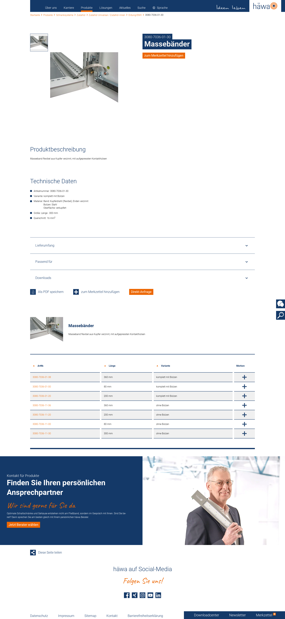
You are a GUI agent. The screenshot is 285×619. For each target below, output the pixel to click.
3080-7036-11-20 (42, 414)
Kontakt (112, 616)
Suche (141, 8)
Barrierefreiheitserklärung (145, 616)
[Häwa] (249, 6)
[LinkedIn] (158, 595)
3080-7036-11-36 (42, 405)
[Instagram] (142, 595)
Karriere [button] (69, 8)
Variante (165, 365)
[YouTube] (150, 595)
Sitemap (90, 616)
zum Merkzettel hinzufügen (163, 55)
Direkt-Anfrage (141, 292)
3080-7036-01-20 (42, 396)
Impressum (66, 616)
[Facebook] (127, 595)
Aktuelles (125, 8)
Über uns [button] (51, 8)
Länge (112, 365)
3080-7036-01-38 (42, 377)
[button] (160, 8)
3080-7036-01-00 (42, 386)
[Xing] (134, 595)
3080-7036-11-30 (42, 433)
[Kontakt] (280, 303)
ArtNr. (41, 365)
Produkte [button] (86, 8)
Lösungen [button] (105, 8)
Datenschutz (39, 616)
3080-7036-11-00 (42, 424)
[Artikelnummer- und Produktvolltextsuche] (280, 315)
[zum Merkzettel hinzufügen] (244, 377)
